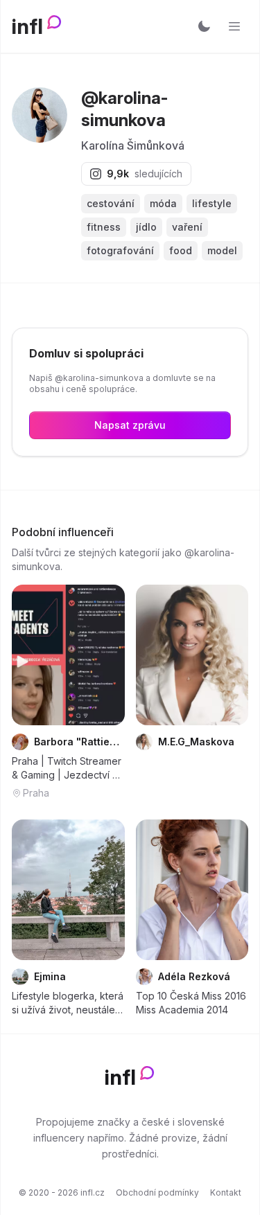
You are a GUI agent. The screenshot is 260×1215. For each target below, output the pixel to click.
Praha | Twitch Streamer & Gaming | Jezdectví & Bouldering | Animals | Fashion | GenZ (66, 768)
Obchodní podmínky (157, 1192)
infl (27, 26)
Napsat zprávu (130, 425)
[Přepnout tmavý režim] (204, 26)
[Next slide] (105, 655)
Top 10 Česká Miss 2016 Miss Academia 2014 (191, 1003)
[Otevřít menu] (234, 26)
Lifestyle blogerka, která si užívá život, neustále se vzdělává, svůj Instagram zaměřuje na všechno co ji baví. (67, 1003)
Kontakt (225, 1192)
